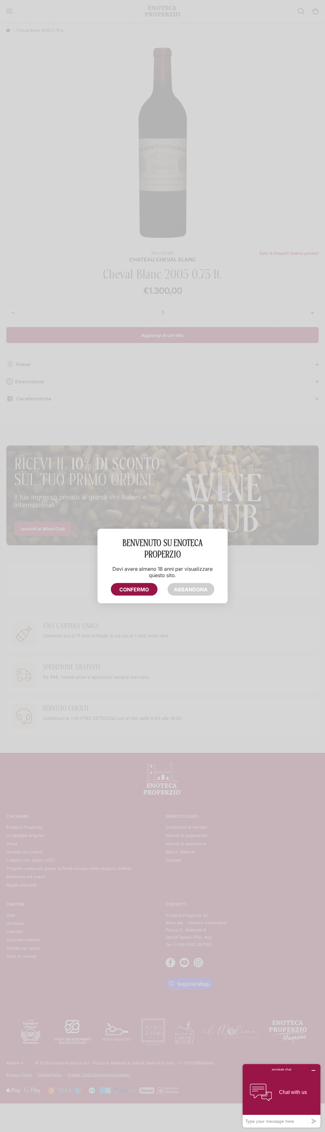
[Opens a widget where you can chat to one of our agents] (281, 1096)
